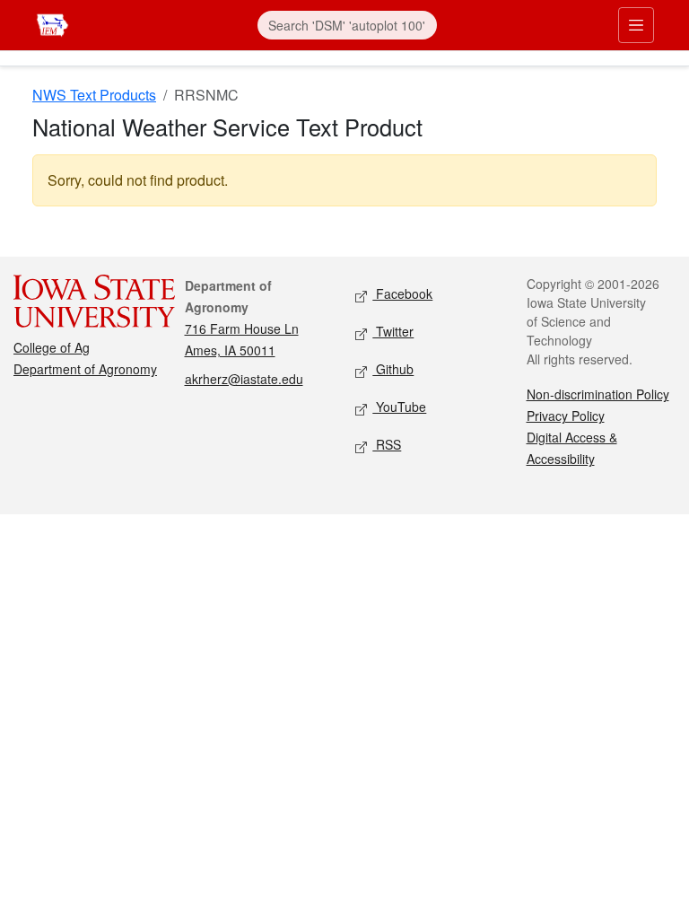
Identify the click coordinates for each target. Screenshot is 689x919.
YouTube (399, 407)
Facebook (402, 293)
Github (393, 369)
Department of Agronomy (85, 369)
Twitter (393, 331)
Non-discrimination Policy (598, 394)
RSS (386, 444)
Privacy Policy (566, 415)
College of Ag (51, 347)
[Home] (52, 23)
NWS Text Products (94, 94)
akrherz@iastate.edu (244, 379)
